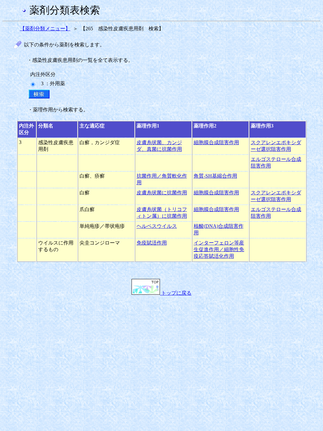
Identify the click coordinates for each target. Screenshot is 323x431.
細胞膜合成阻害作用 (216, 142)
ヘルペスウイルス (157, 226)
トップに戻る (175, 293)
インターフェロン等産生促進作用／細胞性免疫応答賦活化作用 (219, 249)
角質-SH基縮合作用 (215, 176)
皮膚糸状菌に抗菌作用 (162, 192)
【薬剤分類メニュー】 (45, 28)
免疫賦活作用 (152, 242)
